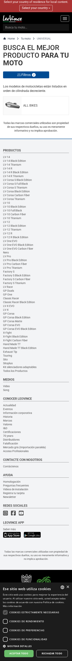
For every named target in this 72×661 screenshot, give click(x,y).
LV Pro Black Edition (15, 260)
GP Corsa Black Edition (16, 317)
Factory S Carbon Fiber (16, 279)
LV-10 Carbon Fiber (14, 214)
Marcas (7, 420)
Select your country (35, 8)
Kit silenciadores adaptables (19, 367)
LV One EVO (10, 241)
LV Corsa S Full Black (15, 183)
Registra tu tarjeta (14, 493)
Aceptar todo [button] (18, 653)
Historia (7, 416)
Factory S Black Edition (16, 275)
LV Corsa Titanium (14, 199)
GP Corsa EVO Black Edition (19, 328)
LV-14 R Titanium (13, 176)
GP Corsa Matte (12, 321)
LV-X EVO (8, 305)
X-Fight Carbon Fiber (15, 340)
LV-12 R (7, 233)
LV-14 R (7, 168)
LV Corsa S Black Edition (17, 179)
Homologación (12, 481)
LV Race (8, 286)
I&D (5, 428)
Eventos (8, 409)
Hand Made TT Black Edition (19, 348)
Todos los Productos (15, 370)
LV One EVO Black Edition (18, 244)
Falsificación (10, 443)
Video (6, 386)
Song (6, 390)
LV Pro (7, 256)
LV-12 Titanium (12, 229)
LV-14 (6, 157)
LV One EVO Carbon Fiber (18, 248)
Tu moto (26, 38)
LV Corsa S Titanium (15, 187)
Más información (12, 606)
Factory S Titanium (14, 283)
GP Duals (8, 290)
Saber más (9, 529)
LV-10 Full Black (12, 210)
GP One (7, 294)
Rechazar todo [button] (52, 653)
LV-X (6, 309)
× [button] (67, 587)
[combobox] (62, 587)
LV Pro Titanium (12, 267)
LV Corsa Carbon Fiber (16, 195)
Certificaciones (12, 432)
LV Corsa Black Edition (16, 191)
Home (11, 38)
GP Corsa (8, 313)
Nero (6, 252)
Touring (7, 355)
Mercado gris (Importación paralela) (24, 447)
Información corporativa (17, 412)
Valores (7, 424)
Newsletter (9, 496)
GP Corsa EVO (11, 325)
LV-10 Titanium (12, 218)
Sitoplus (8, 363)
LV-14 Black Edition (14, 160)
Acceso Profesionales (16, 451)
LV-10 (6, 202)
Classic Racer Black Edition (19, 302)
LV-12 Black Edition (14, 225)
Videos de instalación (15, 489)
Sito (5, 359)
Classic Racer (11, 298)
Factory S (8, 271)
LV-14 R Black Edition (15, 172)
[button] (36, 646)
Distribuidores (11, 439)
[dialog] (36, 622)
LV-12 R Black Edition (15, 237)
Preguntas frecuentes (16, 485)
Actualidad (9, 405)
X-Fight (7, 332)
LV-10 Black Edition (14, 206)
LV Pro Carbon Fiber (15, 263)
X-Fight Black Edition (15, 336)
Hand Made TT (12, 344)
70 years (8, 435)
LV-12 (6, 221)
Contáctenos (10, 466)
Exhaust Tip (10, 351)
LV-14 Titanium (12, 164)
